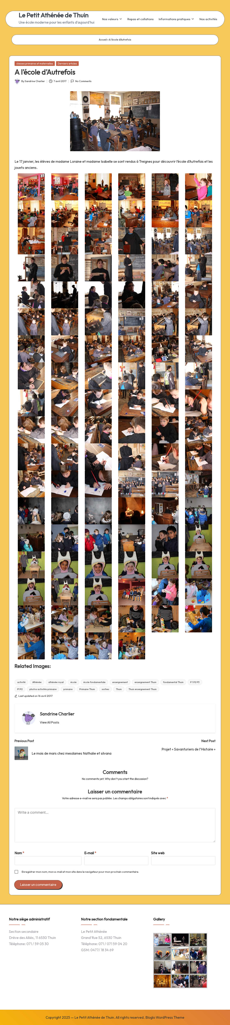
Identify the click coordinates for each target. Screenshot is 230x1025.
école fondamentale (94, 682)
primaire (68, 689)
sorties (105, 689)
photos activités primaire (43, 689)
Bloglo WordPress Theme (164, 1017)
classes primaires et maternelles (34, 63)
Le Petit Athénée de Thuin (54, 15)
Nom (19, 853)
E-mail (90, 853)
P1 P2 (20, 689)
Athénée (37, 682)
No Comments (83, 81)
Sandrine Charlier (57, 713)
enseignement (120, 682)
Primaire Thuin (87, 689)
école (73, 682)
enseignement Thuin (145, 682)
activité (21, 682)
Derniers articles (67, 63)
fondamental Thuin (173, 682)
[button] (49, 722)
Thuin (119, 689)
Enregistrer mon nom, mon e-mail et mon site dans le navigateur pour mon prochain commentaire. (80, 871)
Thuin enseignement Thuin (142, 689)
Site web (158, 853)
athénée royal (56, 682)
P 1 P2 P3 (194, 682)
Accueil (103, 39)
